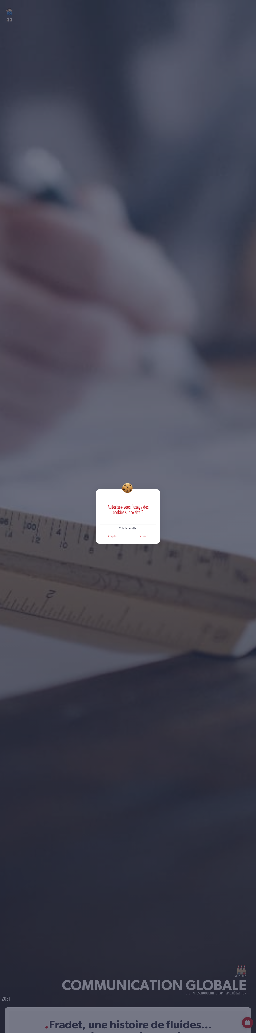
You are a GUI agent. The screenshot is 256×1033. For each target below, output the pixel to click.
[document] (128, 516)
